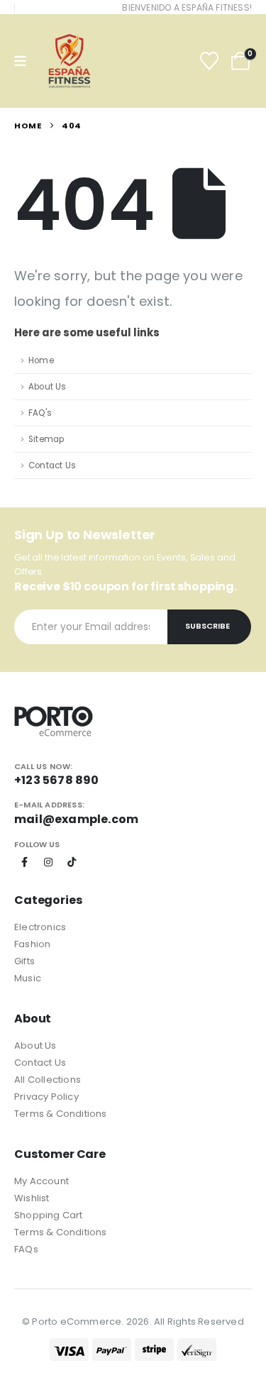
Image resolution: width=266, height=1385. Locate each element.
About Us (47, 386)
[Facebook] (24, 862)
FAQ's (40, 413)
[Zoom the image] (53, 713)
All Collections (47, 1079)
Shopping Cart (48, 1215)
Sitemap (46, 439)
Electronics (40, 927)
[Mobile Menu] (24, 61)
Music (27, 978)
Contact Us (52, 465)
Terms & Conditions (60, 1113)
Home (41, 360)
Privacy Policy (46, 1096)
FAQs (26, 1249)
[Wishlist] (210, 61)
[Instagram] (48, 862)
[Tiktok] (71, 862)
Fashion (32, 944)
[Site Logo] (69, 61)
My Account (41, 1181)
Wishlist (32, 1198)
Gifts (24, 961)
